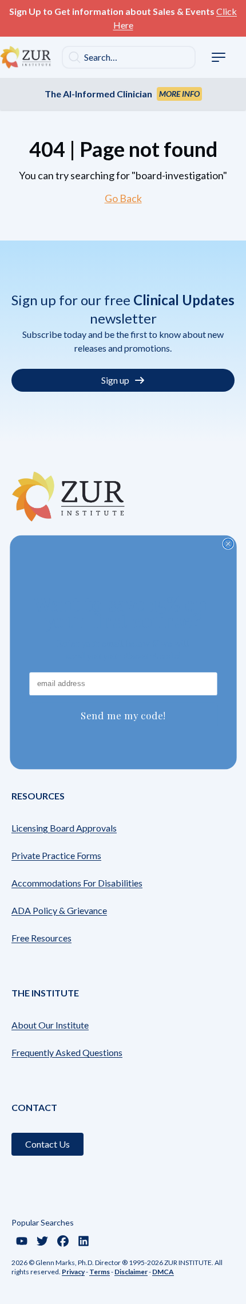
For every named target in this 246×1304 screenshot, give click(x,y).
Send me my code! (122, 715)
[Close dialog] (228, 544)
